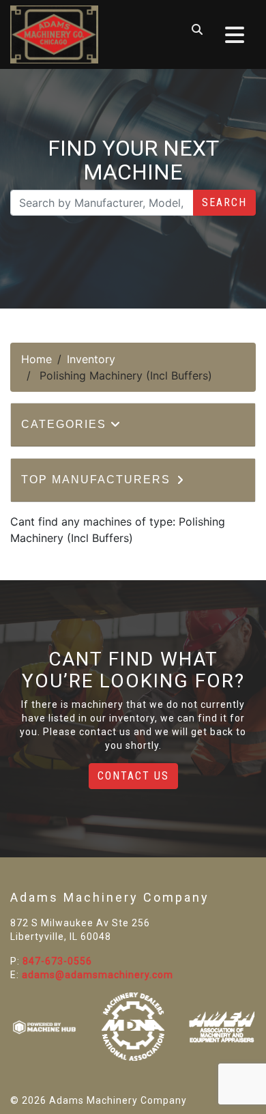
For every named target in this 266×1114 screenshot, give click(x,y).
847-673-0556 (57, 961)
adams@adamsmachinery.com (97, 974)
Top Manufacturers (98, 479)
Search (224, 202)
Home (36, 359)
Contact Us (133, 775)
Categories (65, 424)
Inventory (91, 359)
